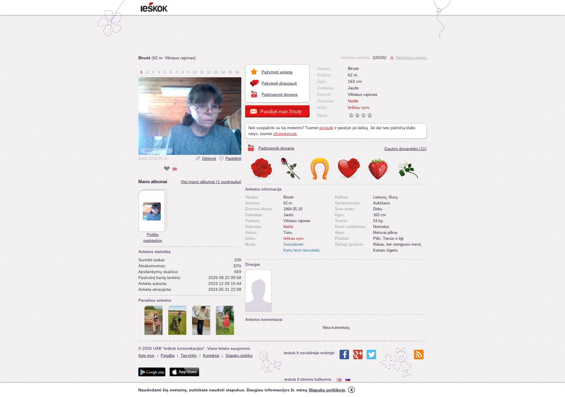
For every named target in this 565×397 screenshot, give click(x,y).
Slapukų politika (238, 355)
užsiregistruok (285, 134)
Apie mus (146, 355)
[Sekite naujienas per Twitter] (371, 354)
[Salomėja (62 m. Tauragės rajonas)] (225, 320)
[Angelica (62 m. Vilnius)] (201, 320)
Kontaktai (211, 355)
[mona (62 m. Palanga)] (177, 320)
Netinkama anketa (411, 57)
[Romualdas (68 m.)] (258, 290)
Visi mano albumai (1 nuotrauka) (211, 181)
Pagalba (168, 355)
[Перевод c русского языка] (348, 379)
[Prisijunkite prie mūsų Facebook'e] (344, 354)
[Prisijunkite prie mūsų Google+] (358, 354)
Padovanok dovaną (276, 148)
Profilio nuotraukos (152, 237)
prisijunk (326, 128)
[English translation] (339, 379)
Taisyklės (189, 355)
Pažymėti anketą (277, 72)
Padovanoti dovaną (280, 94)
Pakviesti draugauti (279, 83)
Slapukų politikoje (327, 390)
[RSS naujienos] (418, 354)
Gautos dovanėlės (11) (405, 148)
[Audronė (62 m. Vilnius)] (153, 320)
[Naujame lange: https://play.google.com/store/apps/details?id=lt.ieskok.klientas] (151, 372)
